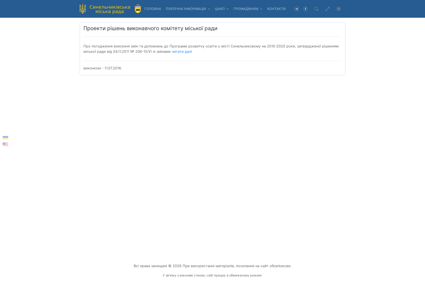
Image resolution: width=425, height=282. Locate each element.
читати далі (182, 51)
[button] (316, 9)
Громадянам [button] (246, 9)
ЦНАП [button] (220, 9)
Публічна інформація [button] (186, 9)
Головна (152, 9)
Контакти (276, 9)
